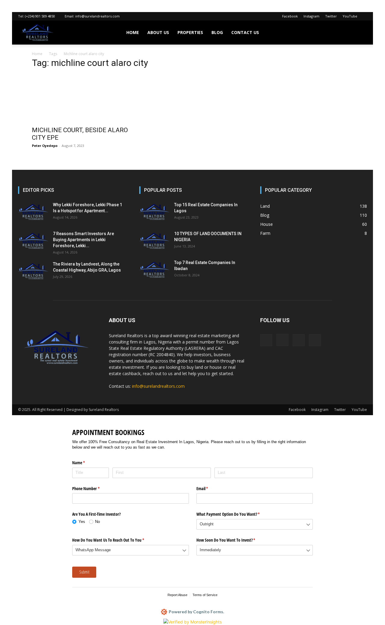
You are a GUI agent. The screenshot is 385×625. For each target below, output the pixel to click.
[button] (360, 33)
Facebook (290, 16)
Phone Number (93, 488)
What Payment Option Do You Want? (235, 514)
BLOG (217, 32)
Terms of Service (204, 595)
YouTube (350, 16)
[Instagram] (282, 340)
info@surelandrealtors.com (97, 16)
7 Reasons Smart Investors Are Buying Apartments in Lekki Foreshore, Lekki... (83, 239)
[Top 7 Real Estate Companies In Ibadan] (154, 270)
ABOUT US (158, 32)
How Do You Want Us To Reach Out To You (115, 540)
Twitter (331, 16)
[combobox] (254, 524)
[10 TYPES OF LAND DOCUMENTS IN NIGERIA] (154, 241)
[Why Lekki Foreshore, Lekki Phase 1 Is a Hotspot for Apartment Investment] (33, 212)
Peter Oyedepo (44, 145)
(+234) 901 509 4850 (40, 16)
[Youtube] (315, 340)
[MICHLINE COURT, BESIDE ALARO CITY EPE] (80, 98)
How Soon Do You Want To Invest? (233, 540)
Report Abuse (177, 595)
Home (37, 53)
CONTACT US (245, 32)
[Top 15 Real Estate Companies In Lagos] (154, 212)
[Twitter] (299, 340)
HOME (132, 32)
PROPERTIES (190, 32)
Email (209, 488)
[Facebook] (266, 340)
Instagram (311, 16)
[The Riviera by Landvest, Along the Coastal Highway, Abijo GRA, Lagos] (33, 271)
